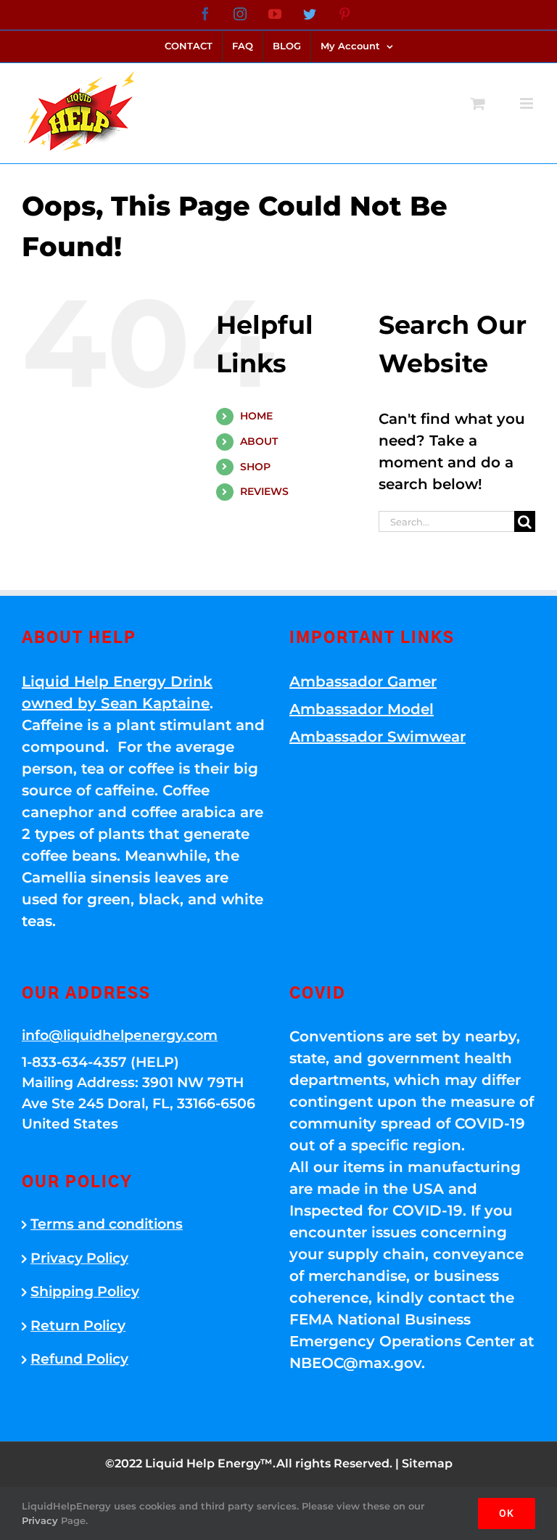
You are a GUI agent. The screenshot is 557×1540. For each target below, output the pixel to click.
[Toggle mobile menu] (527, 103)
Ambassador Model (361, 709)
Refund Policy (79, 1359)
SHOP (255, 466)
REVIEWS (264, 491)
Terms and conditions (106, 1224)
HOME (256, 415)
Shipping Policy (84, 1291)
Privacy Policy (79, 1258)
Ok (506, 1513)
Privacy (40, 1520)
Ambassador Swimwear (377, 736)
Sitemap (427, 1463)
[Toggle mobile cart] (478, 103)
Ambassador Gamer (363, 681)
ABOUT (259, 441)
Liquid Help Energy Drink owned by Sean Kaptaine (117, 692)
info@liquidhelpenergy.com (120, 1035)
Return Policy (77, 1325)
